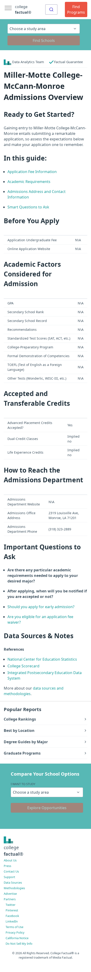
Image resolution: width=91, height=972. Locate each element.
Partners (10, 899)
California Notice (17, 938)
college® (13, 850)
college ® (23, 9)
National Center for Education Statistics (42, 659)
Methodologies (14, 888)
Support (9, 877)
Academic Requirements (28, 181)
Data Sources (13, 882)
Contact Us (11, 871)
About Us (10, 860)
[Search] (51, 9)
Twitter (10, 905)
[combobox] (51, 9)
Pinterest (12, 910)
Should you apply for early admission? (40, 606)
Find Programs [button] (76, 9)
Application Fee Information (32, 171)
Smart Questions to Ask (28, 207)
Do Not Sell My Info (19, 943)
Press (7, 866)
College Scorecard (23, 666)
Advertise (10, 894)
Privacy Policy (15, 932)
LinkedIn (12, 921)
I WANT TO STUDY (23, 784)
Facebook (12, 916)
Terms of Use (14, 927)
